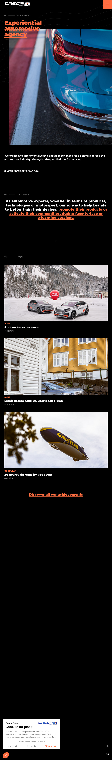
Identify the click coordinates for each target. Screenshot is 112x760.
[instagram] (107, 754)
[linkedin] (107, 746)
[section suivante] (56, 237)
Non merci (12, 746)
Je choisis (31, 746)
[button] (5, 755)
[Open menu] (107, 4)
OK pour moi (50, 746)
